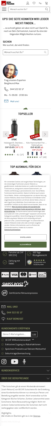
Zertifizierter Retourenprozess (23, 293)
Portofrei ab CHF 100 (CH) (16, 254)
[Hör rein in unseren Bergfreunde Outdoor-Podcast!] (26, 362)
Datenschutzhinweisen (12, 230)
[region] (25, 213)
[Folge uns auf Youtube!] (16, 362)
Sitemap (36, 416)
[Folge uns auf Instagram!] (6, 362)
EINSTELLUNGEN (25, 237)
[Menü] (4, 9)
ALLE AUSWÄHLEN (25, 244)
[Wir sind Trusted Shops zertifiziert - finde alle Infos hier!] (29, 262)
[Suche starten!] (47, 9)
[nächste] (45, 134)
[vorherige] (6, 134)
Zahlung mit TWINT (14, 262)
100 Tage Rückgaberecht (40, 254)
